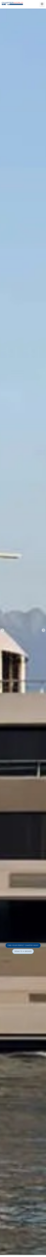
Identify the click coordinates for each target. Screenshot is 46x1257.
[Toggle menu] (42, 4)
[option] (23, 628)
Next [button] (43, 630)
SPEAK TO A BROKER (23, 951)
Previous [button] (2, 630)
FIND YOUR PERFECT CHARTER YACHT (23, 945)
